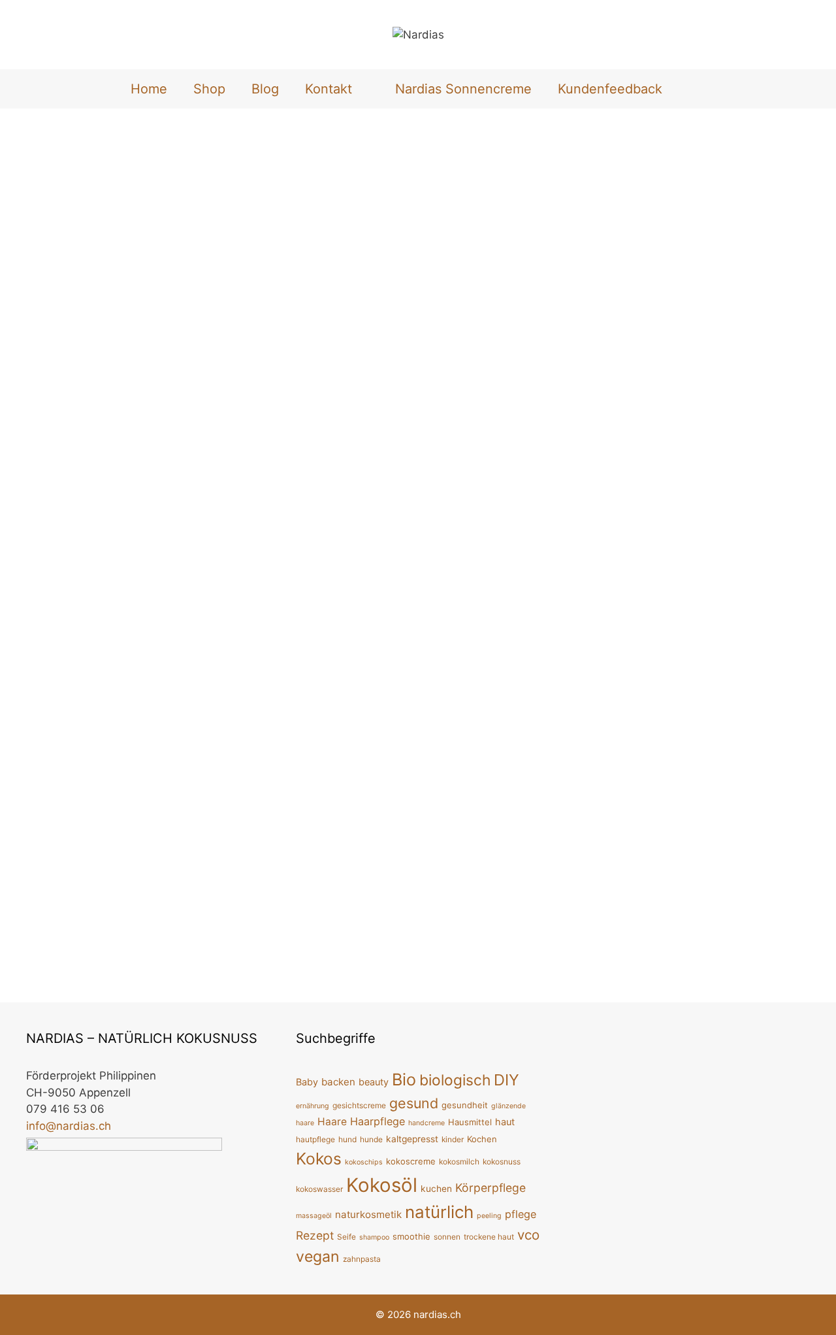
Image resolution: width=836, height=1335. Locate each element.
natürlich (779, 544)
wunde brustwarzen (629, 966)
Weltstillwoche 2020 (677, 632)
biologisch (454, 1080)
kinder (453, 1139)
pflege (155, 635)
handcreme (426, 1123)
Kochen (482, 1139)
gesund (413, 1103)
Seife (346, 1237)
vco (528, 1235)
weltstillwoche (762, 951)
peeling (489, 1215)
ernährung (312, 1106)
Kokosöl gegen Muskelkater (372, 248)
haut (505, 1121)
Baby (611, 951)
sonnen (602, 557)
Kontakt (328, 89)
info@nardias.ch (68, 1125)
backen (338, 1082)
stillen (713, 951)
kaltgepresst (412, 1139)
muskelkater (460, 560)
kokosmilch (459, 1161)
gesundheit (465, 1105)
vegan (748, 557)
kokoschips (364, 1162)
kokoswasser (319, 1189)
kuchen (436, 1188)
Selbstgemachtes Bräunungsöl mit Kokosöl (697, 248)
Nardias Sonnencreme (463, 89)
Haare (332, 1121)
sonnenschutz (699, 557)
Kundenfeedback (610, 89)
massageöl (314, 1215)
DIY (328, 560)
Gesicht (57, 635)
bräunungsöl (667, 544)
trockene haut (489, 1237)
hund (347, 1139)
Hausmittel (364, 560)
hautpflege (315, 1139)
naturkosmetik (368, 1214)
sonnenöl (643, 557)
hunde (371, 1139)
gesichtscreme (359, 1105)
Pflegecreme (201, 635)
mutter (681, 951)
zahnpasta (362, 1259)
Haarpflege (377, 1121)
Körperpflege (108, 635)
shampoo (374, 1237)
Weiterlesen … (63, 600)
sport (503, 560)
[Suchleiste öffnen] (696, 88)
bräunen (617, 544)
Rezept (315, 1235)
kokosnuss (502, 1161)
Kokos (319, 1158)
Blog (265, 89)
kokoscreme (411, 1161)
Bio (404, 1079)
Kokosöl (410, 560)
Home (149, 89)
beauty (374, 1081)
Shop (209, 89)
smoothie (411, 1236)
